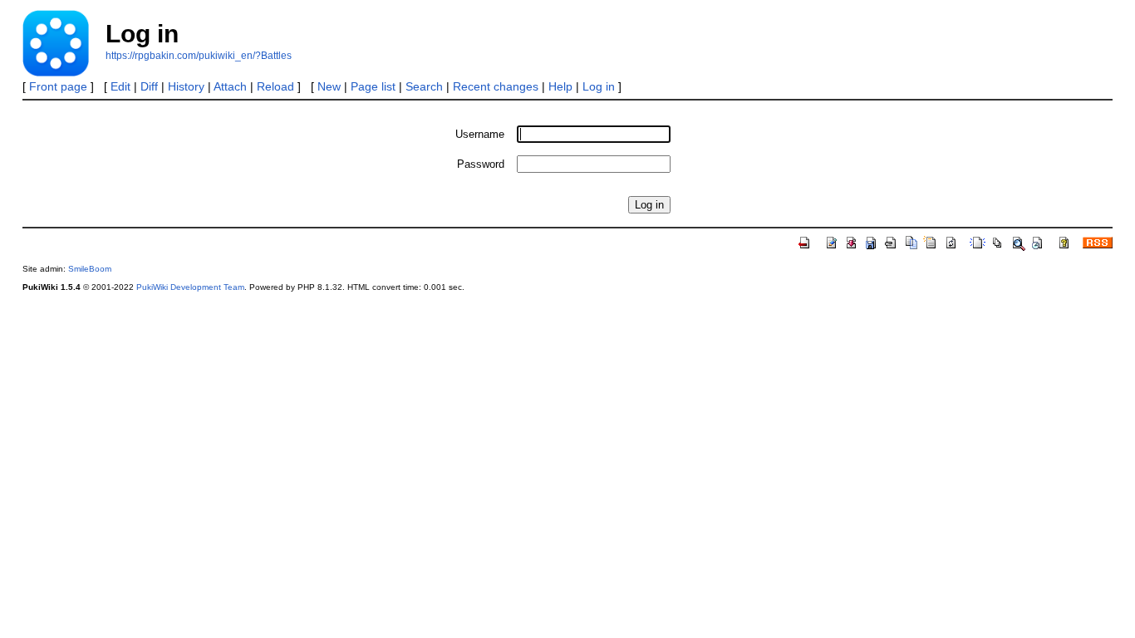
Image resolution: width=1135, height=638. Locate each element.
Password (480, 164)
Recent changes (495, 86)
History (186, 86)
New (329, 86)
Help (560, 86)
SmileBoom (89, 268)
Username (479, 134)
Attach (230, 86)
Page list (373, 86)
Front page (58, 86)
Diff (149, 86)
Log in (598, 86)
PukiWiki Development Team (190, 287)
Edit (120, 86)
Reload (275, 86)
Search (424, 86)
